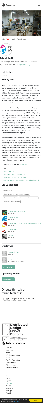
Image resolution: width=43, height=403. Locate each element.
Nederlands (10, 388)
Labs (3, 39)
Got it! (35, 400)
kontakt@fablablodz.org (22, 65)
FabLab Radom (13, 217)
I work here (8, 267)
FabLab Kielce (12, 229)
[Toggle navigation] (38, 5)
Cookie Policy (11, 362)
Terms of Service (12, 367)
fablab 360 (23, 164)
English (8, 378)
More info (16, 401)
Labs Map (9, 350)
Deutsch (9, 376)
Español (8, 381)
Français (9, 383)
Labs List (9, 348)
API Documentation (13, 355)
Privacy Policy (11, 365)
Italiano (8, 386)
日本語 (8, 393)
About (8, 353)
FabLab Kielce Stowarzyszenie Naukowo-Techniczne (24, 223)
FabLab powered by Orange (17, 211)
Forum (8, 357)
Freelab (10, 235)
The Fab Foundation (13, 360)
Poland (12, 39)
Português (9, 391)
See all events (8, 279)
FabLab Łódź (21, 39)
